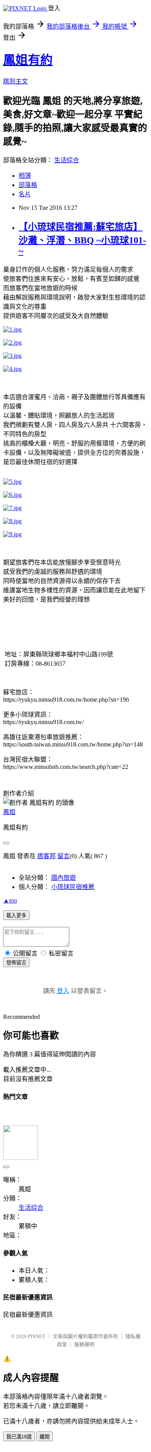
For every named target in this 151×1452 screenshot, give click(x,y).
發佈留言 (16, 963)
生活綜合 (66, 160)
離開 (44, 1437)
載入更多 (16, 915)
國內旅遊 (63, 877)
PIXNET (36, 1336)
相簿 (25, 175)
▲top (10, 900)
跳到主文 (15, 81)
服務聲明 (84, 1344)
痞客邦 (46, 856)
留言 (63, 856)
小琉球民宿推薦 (72, 887)
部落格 (28, 185)
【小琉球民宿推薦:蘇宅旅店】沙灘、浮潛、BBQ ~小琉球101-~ (82, 239)
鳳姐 (9, 812)
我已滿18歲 (19, 1437)
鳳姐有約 (28, 60)
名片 (25, 194)
